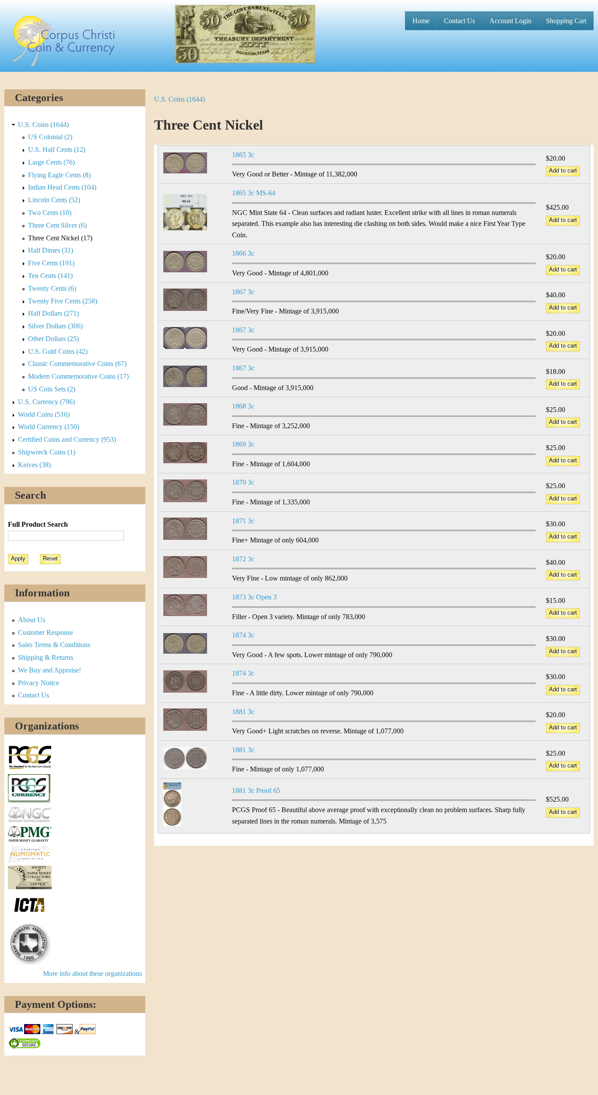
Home (420, 21)
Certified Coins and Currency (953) (67, 439)
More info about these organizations (92, 973)
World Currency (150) (48, 426)
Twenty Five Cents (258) (62, 301)
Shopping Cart (566, 21)
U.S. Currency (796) (46, 401)
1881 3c (243, 711)
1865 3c (243, 154)
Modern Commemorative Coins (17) (78, 376)
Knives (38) (34, 464)
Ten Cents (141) (50, 275)
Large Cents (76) (51, 162)
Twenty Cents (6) (52, 288)
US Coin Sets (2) (51, 389)
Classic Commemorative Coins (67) (77, 363)
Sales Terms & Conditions (54, 644)
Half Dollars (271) (53, 313)
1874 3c (243, 635)
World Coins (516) (44, 414)
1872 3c (243, 559)
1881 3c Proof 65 (256, 790)
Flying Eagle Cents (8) (59, 175)
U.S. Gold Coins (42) (58, 351)
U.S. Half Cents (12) (56, 149)
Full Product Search (38, 524)
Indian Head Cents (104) (62, 187)
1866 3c (243, 253)
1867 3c (243, 292)
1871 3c (243, 521)
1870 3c (243, 482)
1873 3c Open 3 (254, 597)
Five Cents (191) (51, 263)
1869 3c (243, 444)
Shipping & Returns (45, 657)
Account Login (510, 21)
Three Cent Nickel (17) (60, 238)
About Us (31, 619)
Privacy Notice (38, 683)
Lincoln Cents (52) (54, 200)
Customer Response (45, 632)
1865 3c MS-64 (253, 193)
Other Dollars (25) (53, 338)
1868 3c (243, 406)
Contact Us (459, 21)
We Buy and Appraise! (49, 670)
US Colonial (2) (50, 137)
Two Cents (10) (49, 212)
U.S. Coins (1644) (179, 99)
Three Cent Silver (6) (57, 225)
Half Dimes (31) (50, 250)
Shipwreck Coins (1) (46, 452)
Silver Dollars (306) (55, 326)
